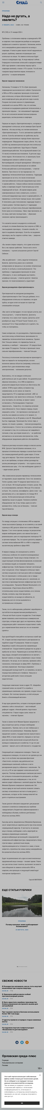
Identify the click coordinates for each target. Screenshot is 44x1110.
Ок (22, 1103)
